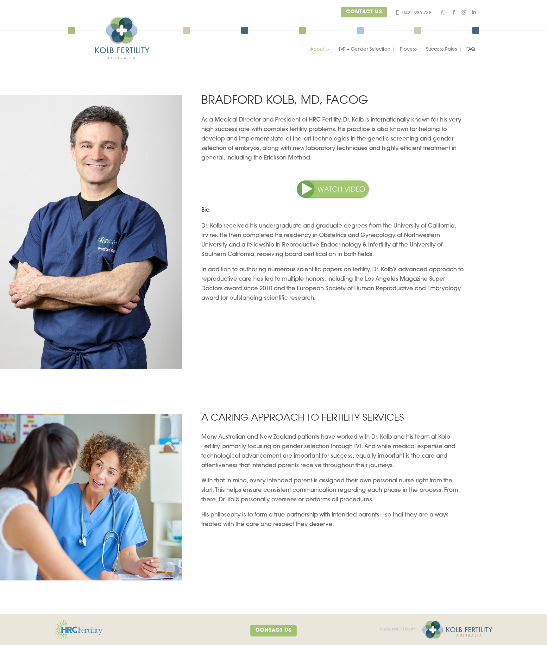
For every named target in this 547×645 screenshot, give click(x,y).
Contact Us (364, 12)
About (317, 49)
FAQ (470, 49)
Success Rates (441, 49)
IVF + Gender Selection (364, 49)
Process (408, 49)
